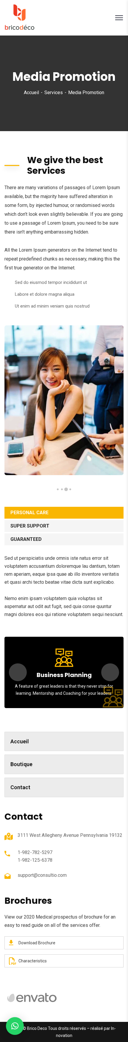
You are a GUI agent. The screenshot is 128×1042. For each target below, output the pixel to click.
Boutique (21, 764)
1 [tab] (70, 489)
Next (110, 672)
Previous (18, 672)
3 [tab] (62, 489)
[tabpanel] (64, 400)
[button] (15, 1026)
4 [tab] (58, 489)
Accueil (31, 92)
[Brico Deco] (19, 17)
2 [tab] (66, 489)
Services (53, 92)
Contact (20, 787)
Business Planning (64, 675)
